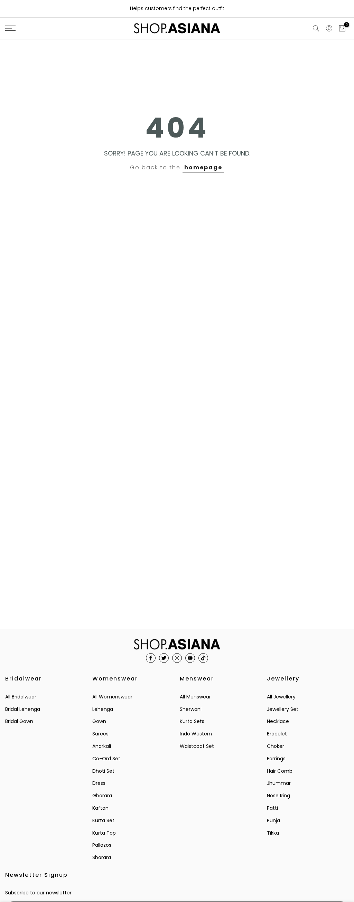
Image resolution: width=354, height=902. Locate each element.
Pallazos (101, 845)
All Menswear (195, 696)
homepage (203, 167)
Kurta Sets (192, 721)
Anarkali (101, 746)
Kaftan (100, 808)
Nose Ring (278, 795)
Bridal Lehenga (22, 709)
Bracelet (277, 733)
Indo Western (196, 733)
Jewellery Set (282, 709)
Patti (272, 808)
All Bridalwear (20, 696)
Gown (99, 721)
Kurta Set (103, 820)
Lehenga (102, 709)
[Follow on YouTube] (190, 658)
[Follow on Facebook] (151, 658)
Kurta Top (104, 832)
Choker (275, 746)
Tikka (273, 832)
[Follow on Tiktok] (203, 658)
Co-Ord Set (106, 758)
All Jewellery (281, 696)
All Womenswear (112, 696)
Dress (98, 783)
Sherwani (191, 709)
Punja (273, 820)
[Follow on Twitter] (164, 658)
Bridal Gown (19, 721)
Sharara (101, 857)
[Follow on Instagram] (177, 658)
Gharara (102, 795)
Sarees (100, 733)
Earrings (276, 758)
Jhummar (279, 783)
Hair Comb (279, 771)
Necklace (278, 721)
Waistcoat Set (197, 746)
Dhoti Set (103, 771)
